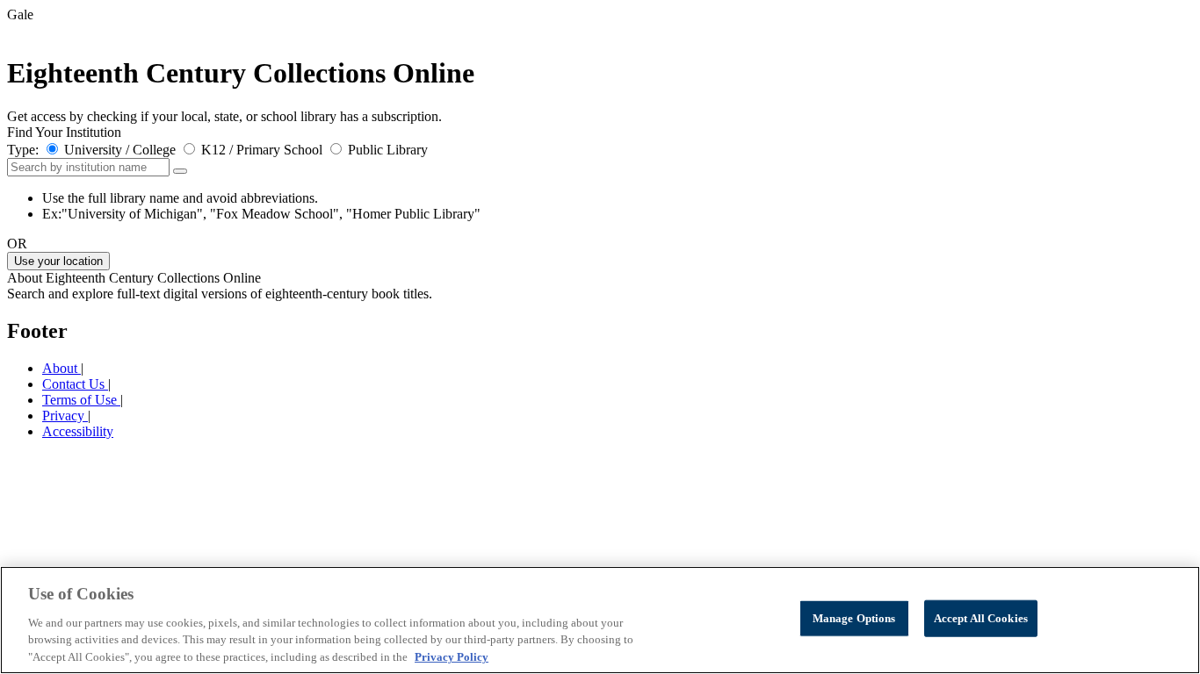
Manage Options (854, 618)
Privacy (65, 415)
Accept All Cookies (981, 618)
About (61, 368)
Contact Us (75, 383)
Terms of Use (81, 399)
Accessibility (77, 431)
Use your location (58, 261)
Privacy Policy (451, 656)
